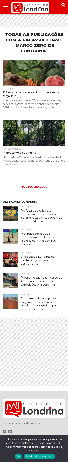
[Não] (63, 448)
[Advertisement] (34, 20)
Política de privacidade (39, 456)
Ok (18, 456)
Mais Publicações (34, 187)
